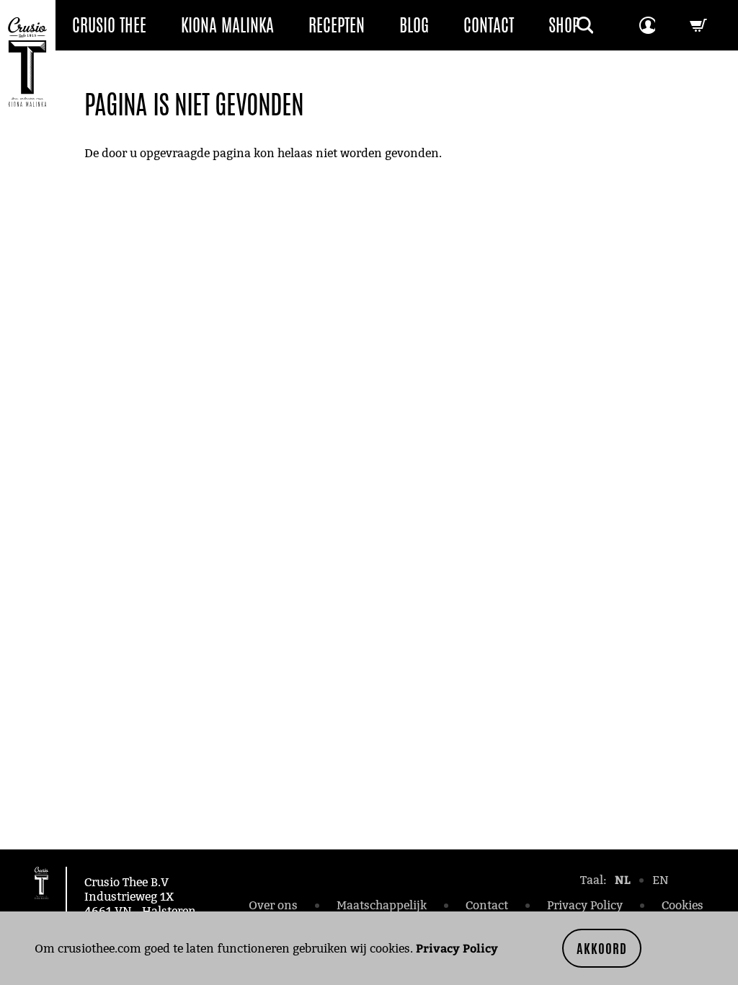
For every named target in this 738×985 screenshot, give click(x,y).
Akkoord (602, 948)
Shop (563, 25)
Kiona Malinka (227, 25)
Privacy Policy (457, 947)
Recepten (336, 25)
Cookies (682, 905)
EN (660, 880)
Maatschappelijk (382, 905)
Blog (414, 25)
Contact (488, 25)
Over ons (273, 905)
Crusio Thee (109, 25)
